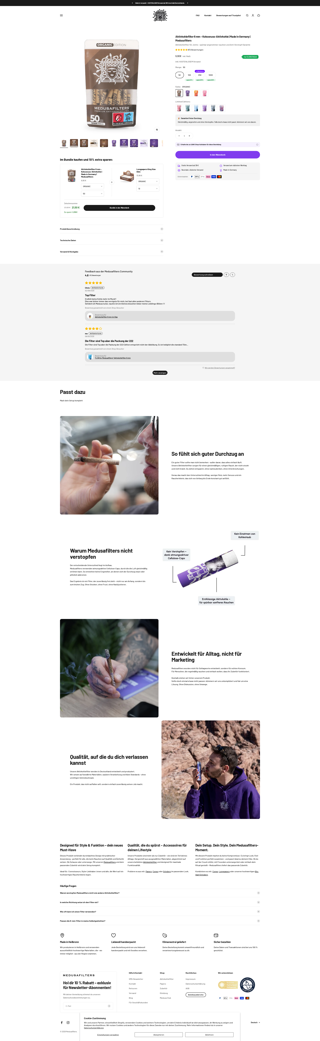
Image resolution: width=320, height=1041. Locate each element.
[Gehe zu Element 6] (114, 143)
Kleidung (164, 993)
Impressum (191, 979)
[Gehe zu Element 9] (144, 143)
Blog (131, 998)
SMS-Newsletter (136, 979)
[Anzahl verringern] (179, 136)
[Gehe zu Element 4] (94, 143)
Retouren (133, 988)
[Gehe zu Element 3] (84, 143)
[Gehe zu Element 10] (154, 143)
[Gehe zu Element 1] (64, 143)
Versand (132, 993)
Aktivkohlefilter (167, 979)
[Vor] (187, 3)
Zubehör (163, 988)
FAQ (197, 15)
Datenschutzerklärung (94, 1028)
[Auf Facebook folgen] (61, 1022)
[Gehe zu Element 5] (104, 143)
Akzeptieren (158, 1035)
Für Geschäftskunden (138, 1002)
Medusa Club (165, 998)
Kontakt (207, 15)
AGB (187, 988)
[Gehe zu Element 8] (134, 143)
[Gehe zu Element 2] (74, 143)
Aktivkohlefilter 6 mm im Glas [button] (106, 317)
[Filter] (226, 275)
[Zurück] (132, 3)
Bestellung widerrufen (196, 995)
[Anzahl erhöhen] (189, 136)
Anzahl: (178, 130)
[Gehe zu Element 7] (124, 143)
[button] (181, 49)
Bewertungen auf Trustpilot (228, 15)
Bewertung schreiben (203, 274)
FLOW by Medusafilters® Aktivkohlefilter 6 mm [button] (113, 358)
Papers (163, 984)
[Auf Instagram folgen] (68, 1022)
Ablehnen (209, 1035)
